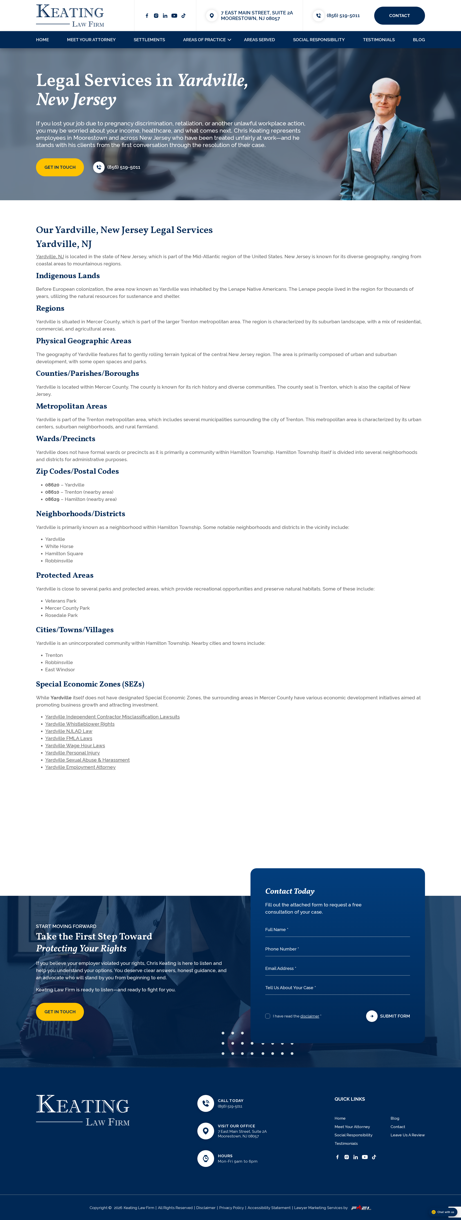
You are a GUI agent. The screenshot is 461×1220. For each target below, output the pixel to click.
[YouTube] (174, 16)
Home (42, 39)
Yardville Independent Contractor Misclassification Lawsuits (112, 716)
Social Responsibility (319, 39)
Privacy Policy (231, 1207)
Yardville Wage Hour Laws (75, 745)
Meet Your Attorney (91, 39)
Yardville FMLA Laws (68, 738)
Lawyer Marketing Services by (321, 1207)
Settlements (149, 39)
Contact (398, 1126)
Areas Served (259, 39)
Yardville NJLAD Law (68, 731)
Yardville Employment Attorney (80, 767)
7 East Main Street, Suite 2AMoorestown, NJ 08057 (257, 15)
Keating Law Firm (139, 1207)
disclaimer (309, 1016)
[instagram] (156, 16)
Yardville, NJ (50, 256)
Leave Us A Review (408, 1135)
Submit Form (395, 1016)
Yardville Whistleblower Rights (80, 724)
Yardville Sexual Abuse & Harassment (87, 760)
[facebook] (147, 16)
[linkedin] (165, 16)
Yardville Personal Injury (72, 752)
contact (399, 15)
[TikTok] (183, 16)
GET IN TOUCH (60, 167)
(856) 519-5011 (343, 15)
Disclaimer (206, 1207)
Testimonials (379, 39)
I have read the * (297, 1016)
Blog (419, 39)
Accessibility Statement (269, 1207)
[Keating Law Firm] (70, 15)
